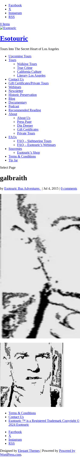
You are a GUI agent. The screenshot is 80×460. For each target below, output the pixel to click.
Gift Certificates (27, 129)
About (13, 114)
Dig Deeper (25, 125)
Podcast (14, 106)
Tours (12, 60)
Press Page (24, 122)
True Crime (24, 68)
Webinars (15, 87)
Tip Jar (13, 160)
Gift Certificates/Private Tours (29, 83)
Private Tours (26, 133)
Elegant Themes (29, 451)
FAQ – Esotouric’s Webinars (36, 145)
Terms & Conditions (22, 156)
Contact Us (16, 79)
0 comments (69, 188)
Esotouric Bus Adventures (22, 188)
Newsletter (16, 91)
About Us (23, 118)
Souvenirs (15, 148)
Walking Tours (27, 64)
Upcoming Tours (20, 56)
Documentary (18, 102)
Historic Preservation (23, 95)
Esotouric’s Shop (28, 152)
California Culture (29, 71)
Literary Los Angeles (31, 75)
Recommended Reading (25, 110)
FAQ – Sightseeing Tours (34, 141)
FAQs (13, 137)
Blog (12, 98)
